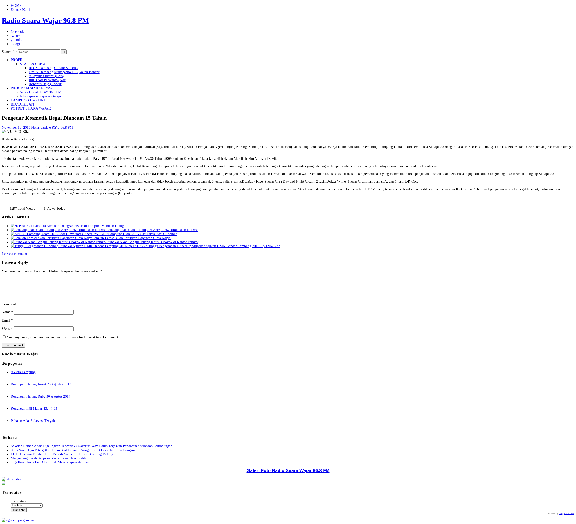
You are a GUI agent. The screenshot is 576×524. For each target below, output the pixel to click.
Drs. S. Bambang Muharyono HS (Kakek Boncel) (64, 72)
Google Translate (566, 513)
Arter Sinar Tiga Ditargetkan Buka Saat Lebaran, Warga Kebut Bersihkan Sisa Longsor (73, 450)
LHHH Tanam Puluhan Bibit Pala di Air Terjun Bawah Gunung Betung (62, 454)
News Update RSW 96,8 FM (40, 92)
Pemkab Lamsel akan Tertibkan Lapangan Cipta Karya (131, 238)
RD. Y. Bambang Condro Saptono (53, 68)
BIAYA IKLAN (22, 104)
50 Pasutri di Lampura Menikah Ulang (96, 226)
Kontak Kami (20, 9)
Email (7, 320)
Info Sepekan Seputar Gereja (40, 96)
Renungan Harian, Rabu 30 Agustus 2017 (40, 396)
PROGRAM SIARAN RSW (31, 88)
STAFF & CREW (33, 64)
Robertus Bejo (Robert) (45, 84)
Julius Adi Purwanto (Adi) (47, 80)
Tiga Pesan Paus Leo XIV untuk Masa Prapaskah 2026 (50, 462)
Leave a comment (14, 254)
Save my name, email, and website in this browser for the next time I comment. (63, 337)
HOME (16, 5)
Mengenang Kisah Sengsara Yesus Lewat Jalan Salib (49, 458)
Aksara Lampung (23, 372)
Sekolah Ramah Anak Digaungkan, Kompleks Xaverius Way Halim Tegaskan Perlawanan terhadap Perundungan (91, 446)
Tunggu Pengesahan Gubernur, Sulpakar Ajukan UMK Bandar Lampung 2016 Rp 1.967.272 (213, 246)
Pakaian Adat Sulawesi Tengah (33, 421)
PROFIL (17, 60)
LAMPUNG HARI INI (28, 100)
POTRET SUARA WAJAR (31, 108)
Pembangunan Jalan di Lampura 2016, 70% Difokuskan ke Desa (152, 230)
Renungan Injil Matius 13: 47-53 (34, 408)
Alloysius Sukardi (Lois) (46, 76)
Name (7, 312)
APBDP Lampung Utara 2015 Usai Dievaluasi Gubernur (136, 234)
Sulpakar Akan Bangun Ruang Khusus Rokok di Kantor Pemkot (152, 242)
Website (7, 329)
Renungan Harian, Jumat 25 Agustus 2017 (41, 384)
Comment (9, 304)
